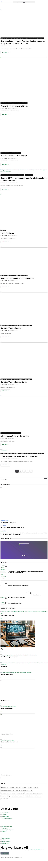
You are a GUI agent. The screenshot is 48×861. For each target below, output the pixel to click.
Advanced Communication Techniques (17, 278)
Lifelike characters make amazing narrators (18, 456)
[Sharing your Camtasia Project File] (3, 597)
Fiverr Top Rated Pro (36, 850)
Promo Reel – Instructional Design (14, 106)
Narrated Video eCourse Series (13, 382)
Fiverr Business (7, 233)
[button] (24, 2)
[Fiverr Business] (28, 595)
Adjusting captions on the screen (14, 436)
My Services (38, 796)
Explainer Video (20, 793)
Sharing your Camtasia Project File (16, 597)
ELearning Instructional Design (8, 793)
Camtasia (24, 787)
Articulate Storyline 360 (15, 787)
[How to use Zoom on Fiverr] (3, 603)
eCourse (30, 787)
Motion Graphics (29, 796)
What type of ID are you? (8, 522)
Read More (4, 52)
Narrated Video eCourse (10, 328)
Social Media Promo (5, 798)
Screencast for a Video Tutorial (13, 156)
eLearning (36, 787)
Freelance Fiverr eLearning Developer (34, 793)
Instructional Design (5, 796)
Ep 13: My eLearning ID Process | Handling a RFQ (12, 527)
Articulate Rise (4, 787)
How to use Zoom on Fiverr (15, 603)
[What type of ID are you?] (24, 503)
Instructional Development (18, 796)
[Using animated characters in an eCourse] (3, 585)
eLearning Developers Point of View (24, 790)
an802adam (4, 108)
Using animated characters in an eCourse (18, 585)
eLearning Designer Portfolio (7, 790)
